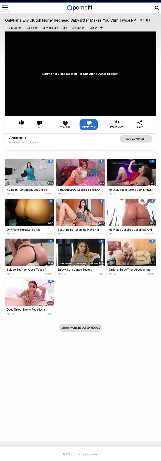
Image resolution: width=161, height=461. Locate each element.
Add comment (136, 138)
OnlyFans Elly (50, 28)
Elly (65, 28)
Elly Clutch (15, 28)
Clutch (93, 28)
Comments (17, 137)
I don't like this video (39, 123)
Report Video (116, 127)
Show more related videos (80, 327)
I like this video (22, 123)
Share (139, 127)
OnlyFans (32, 28)
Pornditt (73, 454)
